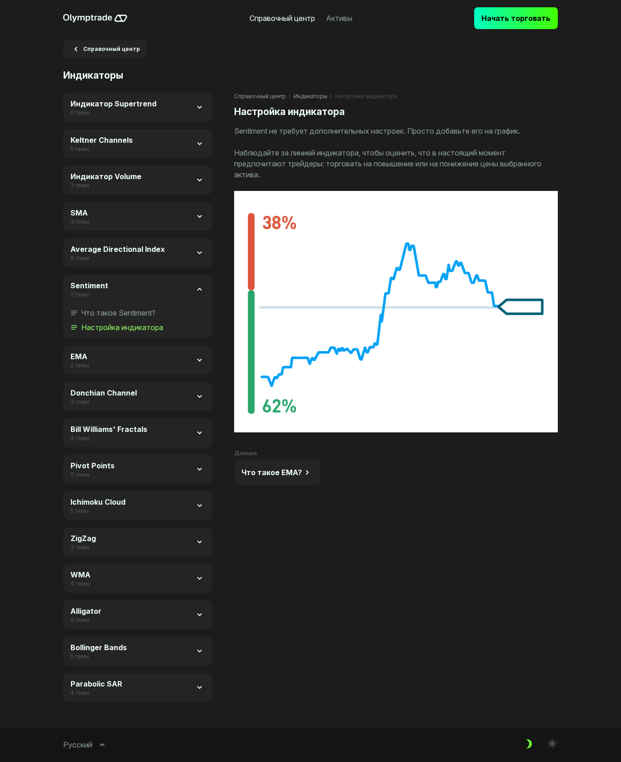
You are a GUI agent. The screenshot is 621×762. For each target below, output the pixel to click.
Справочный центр (260, 96)
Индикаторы (310, 96)
